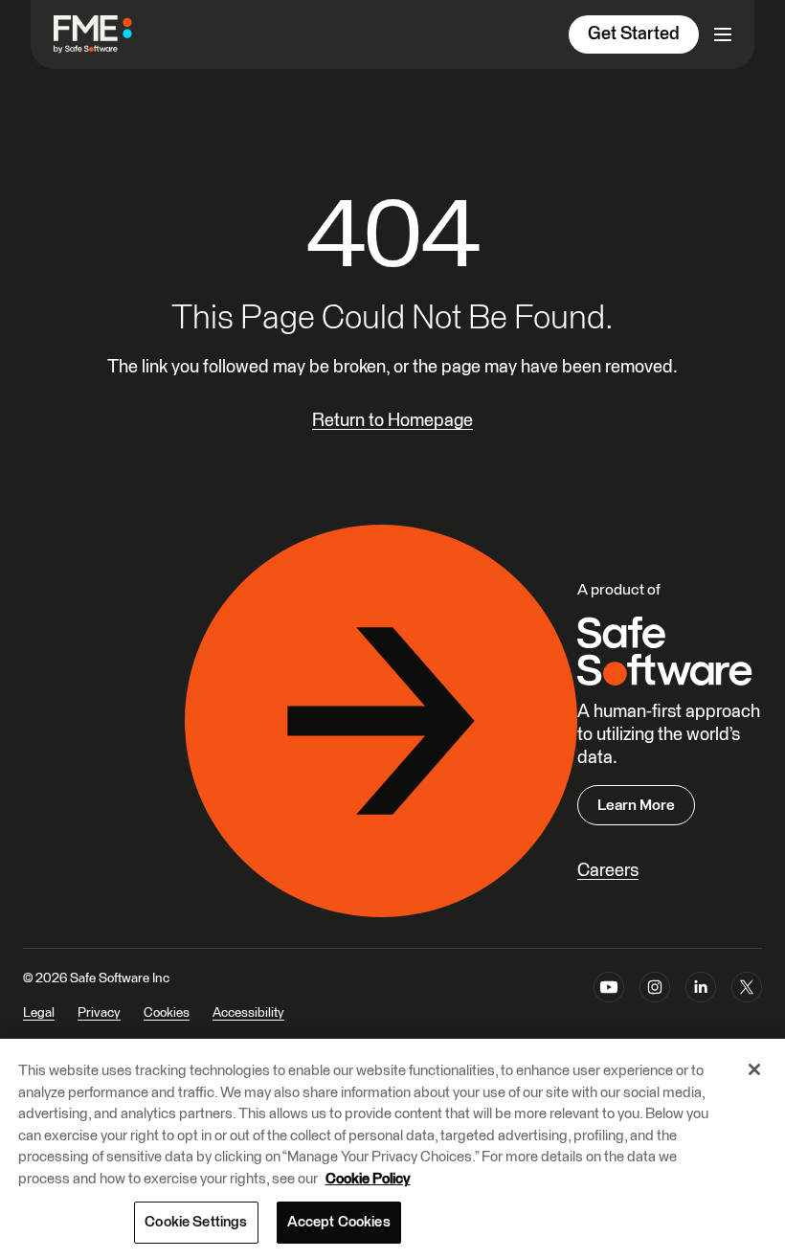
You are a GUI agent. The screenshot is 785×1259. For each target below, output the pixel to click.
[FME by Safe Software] (112, 34)
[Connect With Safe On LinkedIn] (700, 1008)
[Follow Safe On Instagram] (654, 1008)
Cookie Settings (196, 1222)
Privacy (99, 1013)
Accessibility (248, 1013)
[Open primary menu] (722, 34)
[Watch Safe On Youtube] (609, 1008)
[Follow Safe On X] (746, 1008)
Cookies (167, 1013)
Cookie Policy (368, 1179)
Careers (608, 871)
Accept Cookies (339, 1222)
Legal (39, 1013)
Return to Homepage (392, 421)
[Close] (754, 1069)
